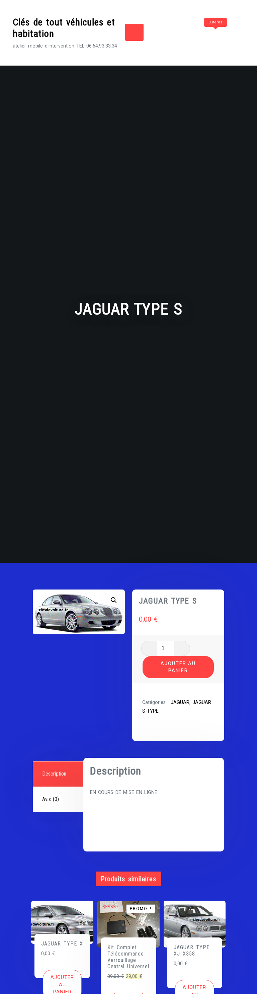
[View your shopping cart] (202, 35)
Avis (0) (50, 799)
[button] (114, 600)
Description (54, 774)
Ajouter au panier (178, 667)
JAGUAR (180, 702)
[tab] (59, 774)
